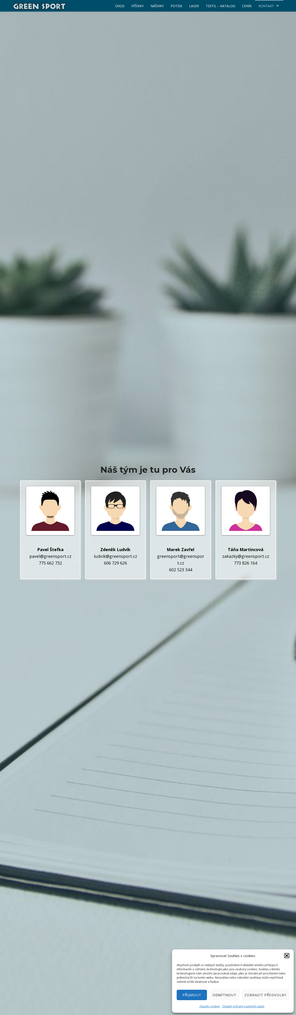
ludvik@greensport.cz (115, 556)
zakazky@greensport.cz (245, 556)
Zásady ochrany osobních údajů (243, 1006)
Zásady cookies (209, 1006)
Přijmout (191, 995)
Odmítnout (225, 995)
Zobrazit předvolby (265, 995)
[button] (286, 955)
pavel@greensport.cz (50, 556)
